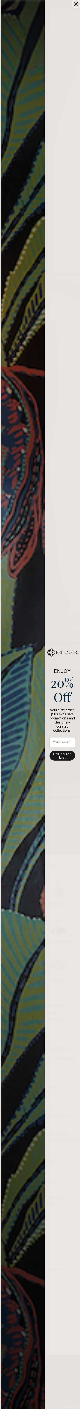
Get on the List (62, 755)
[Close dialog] (76, 4)
